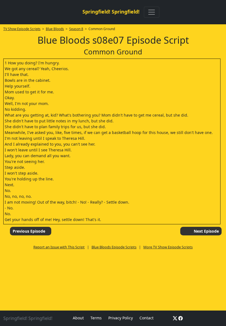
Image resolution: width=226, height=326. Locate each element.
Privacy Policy (120, 317)
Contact (146, 317)
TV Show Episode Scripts (22, 29)
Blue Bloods (55, 29)
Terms (96, 317)
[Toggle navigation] (151, 12)
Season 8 (76, 29)
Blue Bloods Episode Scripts (114, 246)
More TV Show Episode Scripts (168, 246)
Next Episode (206, 231)
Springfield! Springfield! (110, 11)
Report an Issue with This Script (59, 246)
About (78, 317)
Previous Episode (29, 231)
